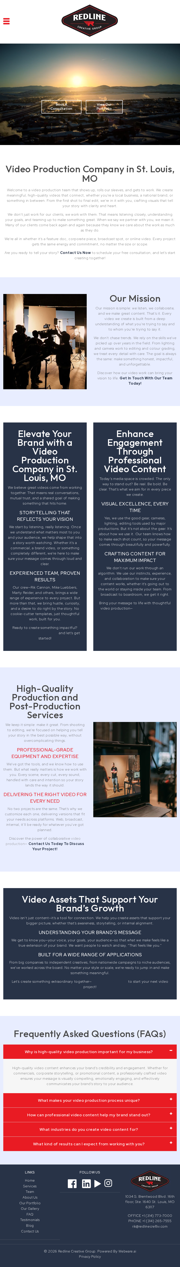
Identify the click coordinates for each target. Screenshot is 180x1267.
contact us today (110, 981)
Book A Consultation (61, 106)
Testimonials (30, 1220)
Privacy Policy (90, 1256)
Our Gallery (30, 1208)
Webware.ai (127, 1251)
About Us (30, 1197)
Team (30, 1192)
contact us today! (151, 608)
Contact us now (75, 252)
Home (30, 1180)
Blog (30, 1225)
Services (30, 1186)
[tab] (90, 1052)
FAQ (30, 1214)
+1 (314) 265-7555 (157, 1221)
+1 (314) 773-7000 (156, 1216)
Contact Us (30, 1231)
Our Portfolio (30, 1203)
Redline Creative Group (76, 1251)
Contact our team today (34, 633)
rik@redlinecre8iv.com (150, 1226)
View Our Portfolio (104, 106)
